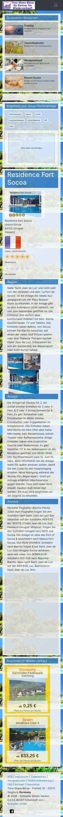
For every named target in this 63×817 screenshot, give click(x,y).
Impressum (21, 776)
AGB (10, 776)
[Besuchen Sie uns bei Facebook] (12, 811)
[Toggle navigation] (55, 5)
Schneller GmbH (17, 803)
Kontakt (19, 784)
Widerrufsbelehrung (40, 780)
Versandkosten (16, 780)
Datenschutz (38, 776)
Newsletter (33, 784)
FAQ (9, 784)
